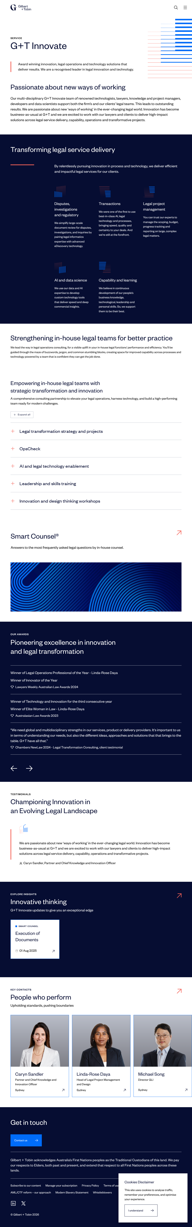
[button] (21, 414)
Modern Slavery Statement (72, 1192)
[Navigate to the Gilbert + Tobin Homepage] (20, 8)
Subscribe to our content (25, 1185)
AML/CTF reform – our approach (30, 1192)
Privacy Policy (90, 1185)
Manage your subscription (61, 1185)
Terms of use (111, 1185)
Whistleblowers (102, 1192)
